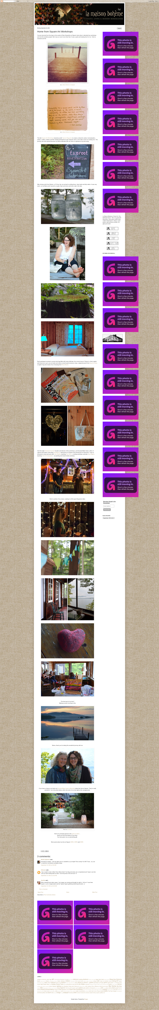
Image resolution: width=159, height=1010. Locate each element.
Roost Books (65, 364)
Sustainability (82, 991)
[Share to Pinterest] (48, 851)
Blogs (111, 979)
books (38, 981)
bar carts (71, 979)
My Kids (119, 986)
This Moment (119, 991)
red (60, 989)
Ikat (74, 984)
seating (105, 989)
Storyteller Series (69, 991)
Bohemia (119, 979)
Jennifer (43, 880)
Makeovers (76, 986)
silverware (39, 991)
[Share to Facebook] (46, 851)
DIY (117, 981)
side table (115, 989)
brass (42, 981)
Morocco (97, 986)
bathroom (76, 979)
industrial (87, 984)
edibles (46, 982)
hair (114, 982)
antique (39, 979)
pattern (87, 988)
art (53, 979)
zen (104, 992)
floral (79, 982)
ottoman (67, 988)
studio (77, 991)
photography (92, 988)
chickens (63, 981)
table (90, 991)
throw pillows (42, 992)
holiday (53, 984)
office (41, 988)
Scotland (100, 989)
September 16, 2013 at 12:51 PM (49, 875)
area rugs (49, 979)
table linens (94, 991)
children (67, 981)
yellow (101, 992)
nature (38, 988)
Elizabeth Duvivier (49, 450)
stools (65, 991)
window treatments (81, 992)
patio (84, 988)
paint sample (72, 988)
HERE (72, 842)
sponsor (59, 991)
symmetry (87, 991)
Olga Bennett (46, 988)
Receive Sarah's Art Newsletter (109, 502)
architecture (43, 979)
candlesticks (51, 981)
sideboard (120, 989)
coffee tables (86, 981)
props (113, 988)
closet (82, 981)
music (106, 986)
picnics (99, 988)
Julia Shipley (57, 454)
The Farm (110, 991)
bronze (44, 981)
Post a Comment (43, 889)
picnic (96, 988)
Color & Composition (47, 455)
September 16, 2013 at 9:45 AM (48, 865)
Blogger (86, 999)
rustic (68, 989)
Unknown (43, 870)
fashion (63, 982)
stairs (62, 991)
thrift (38, 992)
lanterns (44, 986)
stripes (74, 991)
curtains (110, 981)
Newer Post (40, 892)
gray (102, 982)
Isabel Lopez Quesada (101, 984)
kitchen (120, 984)
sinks (42, 991)
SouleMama (57, 452)
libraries (54, 986)
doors (120, 981)
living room (71, 986)
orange (58, 988)
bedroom (85, 979)
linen (62, 986)
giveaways (96, 982)
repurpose (64, 989)
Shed (112, 989)
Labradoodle (39, 986)
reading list (56, 989)
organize (62, 988)
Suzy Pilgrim (91, 454)
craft (98, 981)
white (75, 992)
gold (100, 982)
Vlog (62, 992)
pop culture (108, 988)
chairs (58, 981)
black (102, 979)
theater (115, 991)
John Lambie (114, 984)
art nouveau (57, 979)
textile (101, 991)
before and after (92, 979)
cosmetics (91, 981)
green (105, 982)
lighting (59, 986)
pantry (77, 988)
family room (58, 982)
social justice (52, 991)
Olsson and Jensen (52, 988)
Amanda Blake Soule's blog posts (66, 788)
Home (67, 892)
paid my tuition (75, 833)
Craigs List (101, 981)
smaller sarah (46, 991)
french (86, 982)
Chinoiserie (72, 981)
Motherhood (102, 986)
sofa (56, 991)
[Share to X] (45, 851)
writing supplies (96, 992)
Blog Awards (106, 979)
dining (114, 981)
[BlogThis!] (43, 851)
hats (121, 982)
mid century (88, 986)
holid (50, 984)
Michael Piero (82, 986)
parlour (81, 988)
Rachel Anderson (45, 859)
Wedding (71, 992)
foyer (82, 982)
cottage (94, 981)
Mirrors (93, 986)
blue (114, 979)
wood (91, 992)
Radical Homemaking (47, 989)
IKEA (76, 984)
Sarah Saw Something (75, 989)
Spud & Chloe (93, 363)
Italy (107, 984)
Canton (55, 981)
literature (66, 986)
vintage (58, 992)
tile (46, 992)
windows (88, 992)
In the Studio (81, 984)
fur (88, 982)
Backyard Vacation (64, 979)
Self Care (109, 989)
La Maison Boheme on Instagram (68, 84)
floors (76, 982)
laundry (47, 986)
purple (116, 988)
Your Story (69, 454)
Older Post (94, 892)
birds (100, 979)
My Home (112, 986)
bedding (81, 979)
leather (50, 986)
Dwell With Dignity (40, 982)
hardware (117, 982)
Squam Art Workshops (48, 138)
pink (102, 988)
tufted (52, 992)
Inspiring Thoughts (93, 984)
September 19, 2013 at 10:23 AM (49, 886)
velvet (55, 992)
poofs (105, 988)
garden (91, 982)
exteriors (53, 982)
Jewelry (110, 984)
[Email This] (41, 851)
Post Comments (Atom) (49, 894)
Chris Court (77, 981)
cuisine (106, 981)
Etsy (49, 982)
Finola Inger (68, 982)
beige (97, 979)
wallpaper (66, 992)
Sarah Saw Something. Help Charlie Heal (91, 989)
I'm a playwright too (68, 984)
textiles (106, 991)
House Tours (60, 984)
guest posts (110, 982)
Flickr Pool (73, 982)
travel (49, 992)
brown (47, 981)
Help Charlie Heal (44, 984)
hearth (38, 984)
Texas (98, 991)
